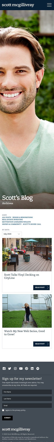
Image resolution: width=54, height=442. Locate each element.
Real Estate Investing (12, 220)
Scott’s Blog (17, 198)
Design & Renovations (23, 217)
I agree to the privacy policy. (15, 410)
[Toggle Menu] (49, 5)
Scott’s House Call (32, 224)
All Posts (6, 217)
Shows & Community (11, 224)
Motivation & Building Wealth (16, 222)
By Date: (6, 230)
